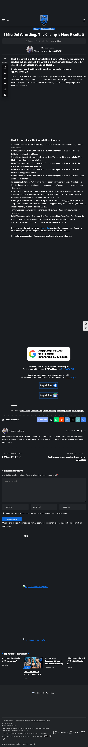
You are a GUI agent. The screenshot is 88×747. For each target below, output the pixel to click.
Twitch (67, 230)
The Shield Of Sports (38, 721)
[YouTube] (78, 431)
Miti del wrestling (49, 411)
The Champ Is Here (64, 411)
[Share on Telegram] (5, 83)
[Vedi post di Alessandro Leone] (29, 49)
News (36, 29)
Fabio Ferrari (25, 411)
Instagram (26, 230)
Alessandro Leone (48, 48)
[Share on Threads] (72, 419)
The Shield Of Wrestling (10, 733)
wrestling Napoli (78, 411)
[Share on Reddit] (5, 78)
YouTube (43, 230)
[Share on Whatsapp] (5, 72)
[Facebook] (75, 431)
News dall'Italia (47, 29)
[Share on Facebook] (35, 41)
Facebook (17, 230)
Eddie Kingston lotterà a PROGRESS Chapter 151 (76, 661)
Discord (51, 230)
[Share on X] (39, 41)
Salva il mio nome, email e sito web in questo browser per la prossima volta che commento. (36, 513)
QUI (26, 72)
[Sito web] (72, 431)
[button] (4, 20)
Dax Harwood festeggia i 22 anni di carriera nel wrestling (54, 661)
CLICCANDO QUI (67, 369)
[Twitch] (84, 431)
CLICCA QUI (71, 377)
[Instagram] (81, 431)
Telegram (35, 230)
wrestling (46, 228)
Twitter (59, 230)
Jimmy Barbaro (36, 411)
